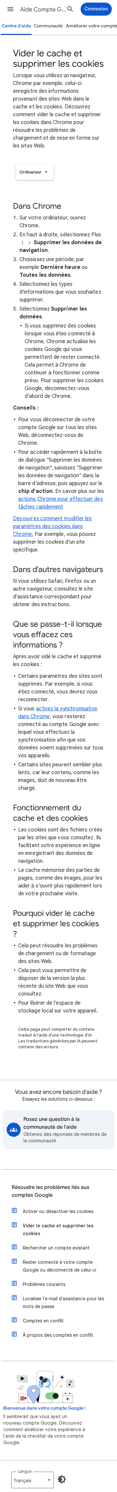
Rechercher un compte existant (56, 1248)
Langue (25, 1471)
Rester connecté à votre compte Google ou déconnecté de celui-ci (59, 1266)
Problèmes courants (44, 1284)
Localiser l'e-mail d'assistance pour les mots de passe (63, 1302)
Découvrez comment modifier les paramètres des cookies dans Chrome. (52, 526)
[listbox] (35, 172)
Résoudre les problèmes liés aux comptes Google (50, 1191)
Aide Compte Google (44, 9)
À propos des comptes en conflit (58, 1335)
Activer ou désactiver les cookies (58, 1211)
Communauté (48, 26)
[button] (10, 9)
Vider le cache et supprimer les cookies (58, 1229)
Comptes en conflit (43, 1321)
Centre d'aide (16, 26)
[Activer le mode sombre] (62, 1479)
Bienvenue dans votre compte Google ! (44, 1408)
